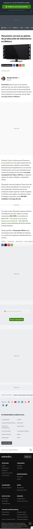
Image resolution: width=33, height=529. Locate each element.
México (19, 434)
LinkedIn (3, 405)
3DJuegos (19, 465)
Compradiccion (6, 503)
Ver (17, 319)
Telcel (18, 437)
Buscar (30, 449)
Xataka (4, 465)
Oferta (5, 27)
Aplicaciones (20, 426)
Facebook (14, 65)
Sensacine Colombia (22, 517)
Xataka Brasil (5, 514)
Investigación (5, 419)
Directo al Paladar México (8, 519)
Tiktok (6, 405)
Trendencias (5, 498)
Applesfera (5, 470)
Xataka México (6, 512)
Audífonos (15, 27)
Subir (26, 457)
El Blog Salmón (21, 498)
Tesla (21, 27)
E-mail (23, 65)
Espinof (19, 479)
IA (9, 27)
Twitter (17, 65)
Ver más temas (6, 443)
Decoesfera (5, 501)
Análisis (19, 419)
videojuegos (5, 437)
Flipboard (20, 65)
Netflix (27, 27)
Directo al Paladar (6, 487)
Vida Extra (19, 468)
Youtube (15, 401)
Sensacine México (22, 514)
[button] (13, 78)
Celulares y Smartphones (6, 427)
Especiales (20, 423)
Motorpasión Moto (22, 490)
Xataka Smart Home (7, 473)
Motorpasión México (22, 519)
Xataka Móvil (5, 468)
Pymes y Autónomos (22, 501)
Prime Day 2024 (6, 431)
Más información (26, 527)
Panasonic (20, 241)
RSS (25, 401)
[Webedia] (6, 458)
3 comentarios (8, 65)
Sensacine (20, 476)
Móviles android (6, 434)
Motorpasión (20, 487)
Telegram (22, 401)
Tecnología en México (23, 431)
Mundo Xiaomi (5, 475)
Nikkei (10, 160)
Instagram (18, 401)
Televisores (11, 241)
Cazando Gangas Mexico (9, 423)
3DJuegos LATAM (21, 512)
